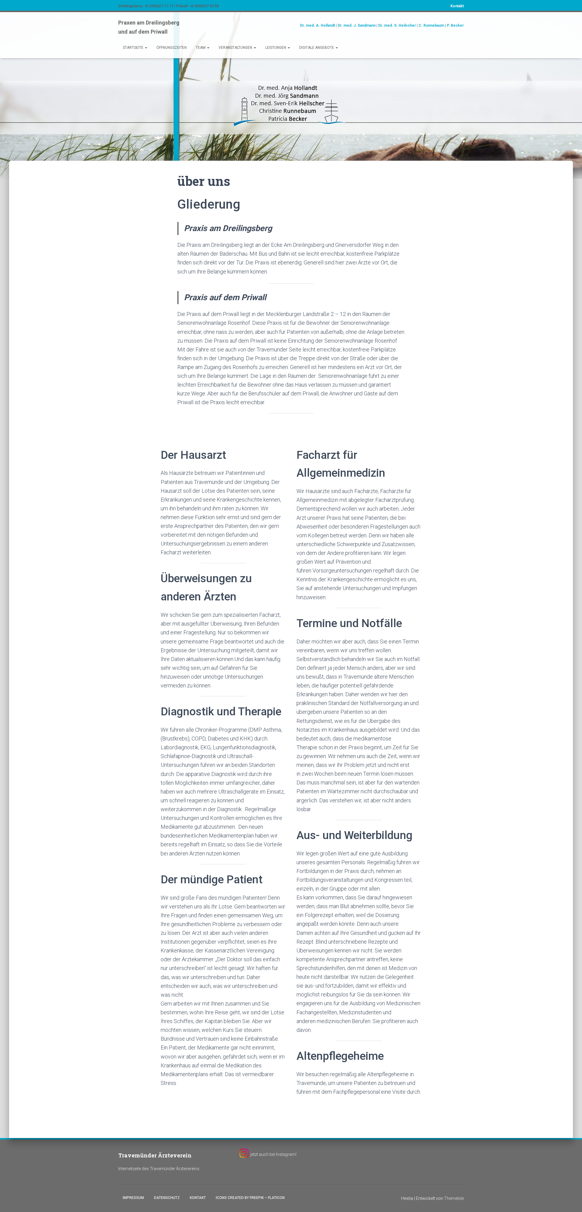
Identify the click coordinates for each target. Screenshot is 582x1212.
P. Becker (455, 25)
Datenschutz (167, 1198)
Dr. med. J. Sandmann (357, 25)
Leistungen (276, 47)
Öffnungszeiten (171, 47)
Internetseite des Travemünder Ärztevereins (158, 1168)
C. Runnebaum (431, 25)
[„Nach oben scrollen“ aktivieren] (570, 1199)
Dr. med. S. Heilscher (397, 25)
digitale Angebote (317, 47)
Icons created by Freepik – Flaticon (250, 1198)
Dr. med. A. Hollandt (317, 25)
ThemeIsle (454, 1198)
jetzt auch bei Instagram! (273, 1154)
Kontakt (457, 6)
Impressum (133, 1198)
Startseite (133, 47)
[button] (145, 47)
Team (201, 47)
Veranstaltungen (236, 47)
